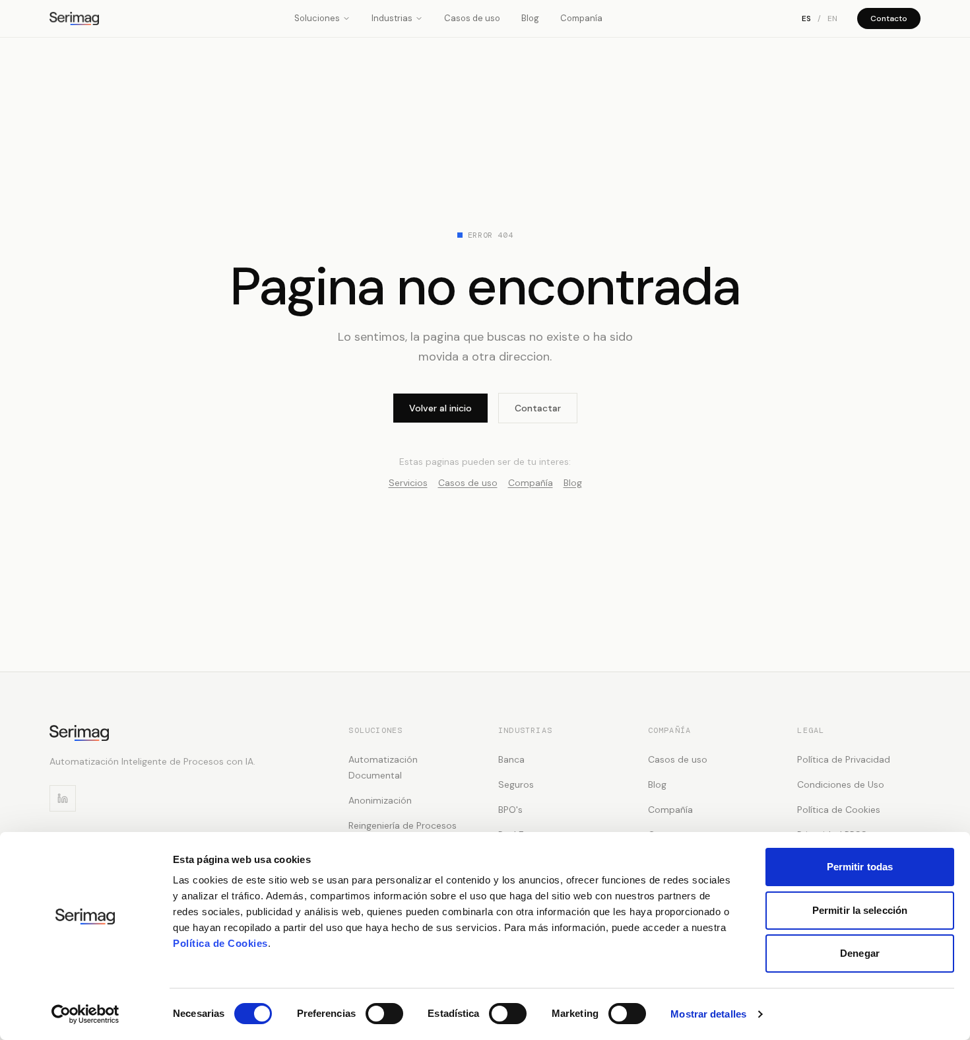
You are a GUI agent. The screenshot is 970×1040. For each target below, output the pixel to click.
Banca (511, 759)
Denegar (860, 953)
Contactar (538, 408)
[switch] (384, 1013)
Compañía (530, 483)
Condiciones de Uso (840, 784)
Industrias (392, 18)
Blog (530, 18)
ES (806, 18)
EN (832, 18)
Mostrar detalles (708, 1014)
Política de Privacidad (843, 759)
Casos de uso (472, 18)
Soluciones (317, 18)
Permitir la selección (859, 910)
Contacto (888, 18)
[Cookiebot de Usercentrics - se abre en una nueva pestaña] (85, 1014)
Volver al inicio (440, 408)
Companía (581, 18)
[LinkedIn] (62, 798)
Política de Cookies (220, 943)
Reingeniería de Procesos (402, 825)
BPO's (510, 809)
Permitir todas (860, 866)
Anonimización (380, 800)
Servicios (408, 483)
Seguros (516, 784)
